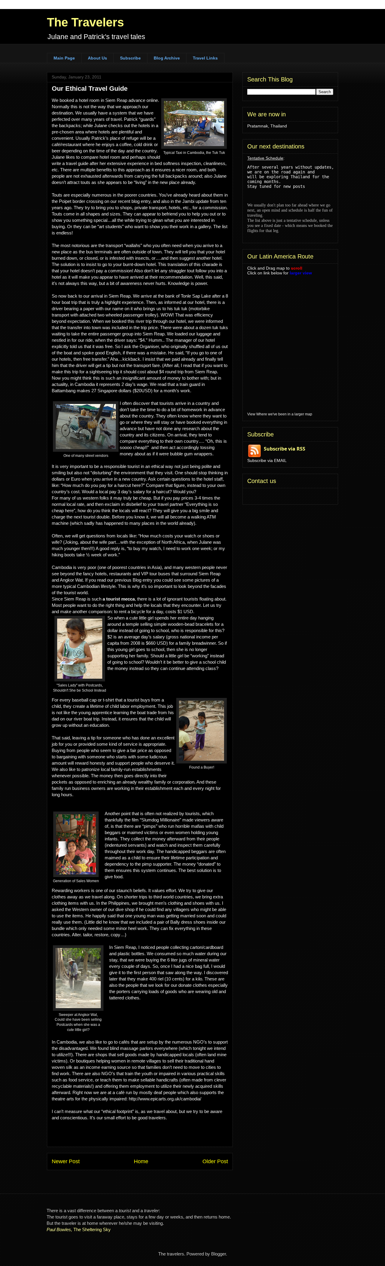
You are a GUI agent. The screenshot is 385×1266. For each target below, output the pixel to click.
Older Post (215, 1161)
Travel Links (205, 58)
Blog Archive (167, 58)
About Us (97, 58)
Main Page (64, 58)
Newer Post (66, 1161)
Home (141, 1161)
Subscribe (130, 58)
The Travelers (85, 22)
